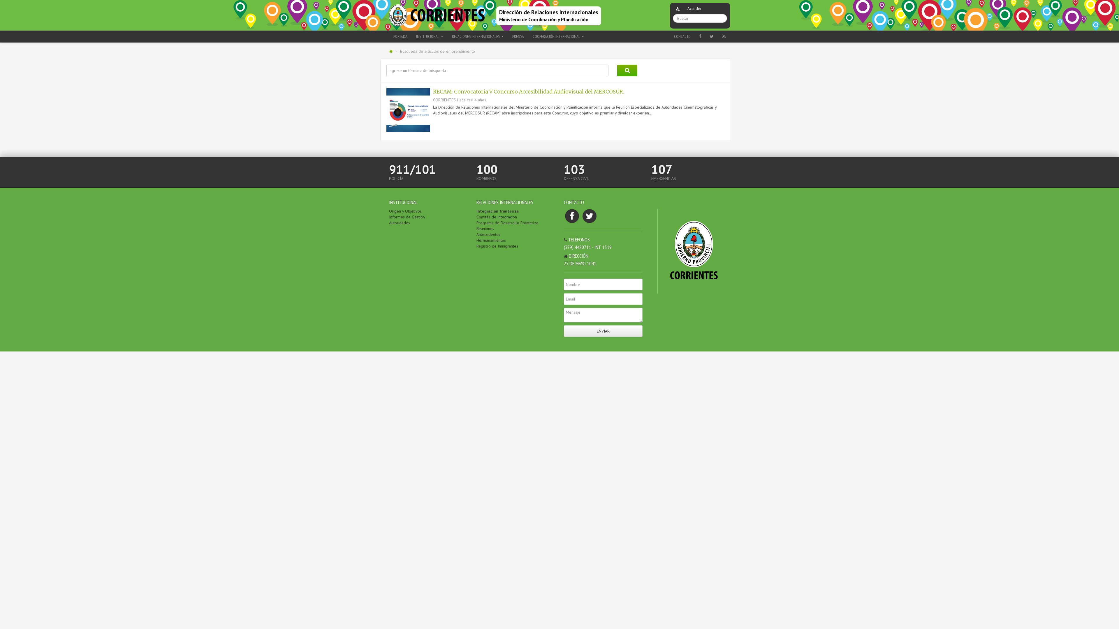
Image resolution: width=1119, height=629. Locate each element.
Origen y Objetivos (405, 211)
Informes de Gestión (407, 217)
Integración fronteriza (497, 211)
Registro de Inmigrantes (497, 246)
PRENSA (518, 36)
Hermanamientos (491, 240)
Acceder (694, 8)
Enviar (603, 331)
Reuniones (485, 228)
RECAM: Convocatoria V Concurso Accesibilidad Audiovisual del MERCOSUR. (528, 92)
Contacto (682, 36)
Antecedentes (488, 234)
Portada (400, 36)
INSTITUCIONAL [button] (428, 36)
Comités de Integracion (496, 217)
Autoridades (399, 222)
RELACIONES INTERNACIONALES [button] (476, 36)
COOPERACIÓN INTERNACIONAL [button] (557, 36)
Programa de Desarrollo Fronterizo (507, 222)
